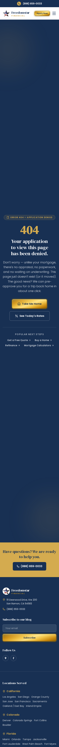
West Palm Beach (32, 744)
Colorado (13, 715)
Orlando (16, 739)
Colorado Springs (22, 720)
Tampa (27, 739)
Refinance (11, 345)
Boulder (7, 725)
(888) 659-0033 (32, 3)
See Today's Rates (32, 316)
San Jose (8, 701)
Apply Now (42, 13)
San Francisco (23, 701)
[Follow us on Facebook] (13, 658)
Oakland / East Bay (13, 706)
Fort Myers (50, 744)
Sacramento (40, 701)
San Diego (23, 696)
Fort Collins (40, 720)
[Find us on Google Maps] (6, 658)
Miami (6, 739)
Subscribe (29, 637)
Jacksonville (40, 739)
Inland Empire (33, 706)
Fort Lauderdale (11, 744)
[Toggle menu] (54, 13)
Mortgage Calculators (37, 345)
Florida (11, 734)
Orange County (40, 696)
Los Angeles (9, 696)
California (13, 691)
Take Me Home (32, 304)
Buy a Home (42, 340)
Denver (7, 720)
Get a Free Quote (17, 340)
